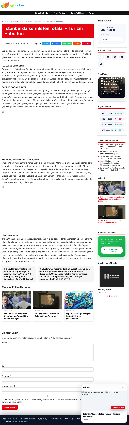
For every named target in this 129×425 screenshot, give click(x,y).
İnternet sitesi (8, 386)
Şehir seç (105, 34)
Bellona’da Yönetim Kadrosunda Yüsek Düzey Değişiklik (112, 169)
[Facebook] (101, 57)
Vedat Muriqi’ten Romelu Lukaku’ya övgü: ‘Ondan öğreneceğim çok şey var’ (110, 163)
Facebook (55, 43)
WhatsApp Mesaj (110, 250)
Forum (91, 13)
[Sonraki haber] (121, 81)
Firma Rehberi (60, 13)
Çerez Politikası (77, 13)
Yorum (6, 342)
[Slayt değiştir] (107, 296)
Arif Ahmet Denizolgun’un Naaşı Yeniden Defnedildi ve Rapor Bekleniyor (112, 147)
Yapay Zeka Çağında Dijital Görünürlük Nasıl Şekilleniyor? (112, 157)
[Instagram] (115, 57)
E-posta (6, 376)
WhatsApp (67, 43)
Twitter (45, 43)
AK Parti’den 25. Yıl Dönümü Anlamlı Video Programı (111, 152)
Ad (4, 366)
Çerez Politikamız (20, 421)
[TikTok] (101, 64)
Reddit (77, 43)
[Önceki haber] (116, 81)
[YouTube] (122, 57)
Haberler (5, 21)
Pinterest (86, 43)
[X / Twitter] (108, 57)
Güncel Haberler (42, 13)
